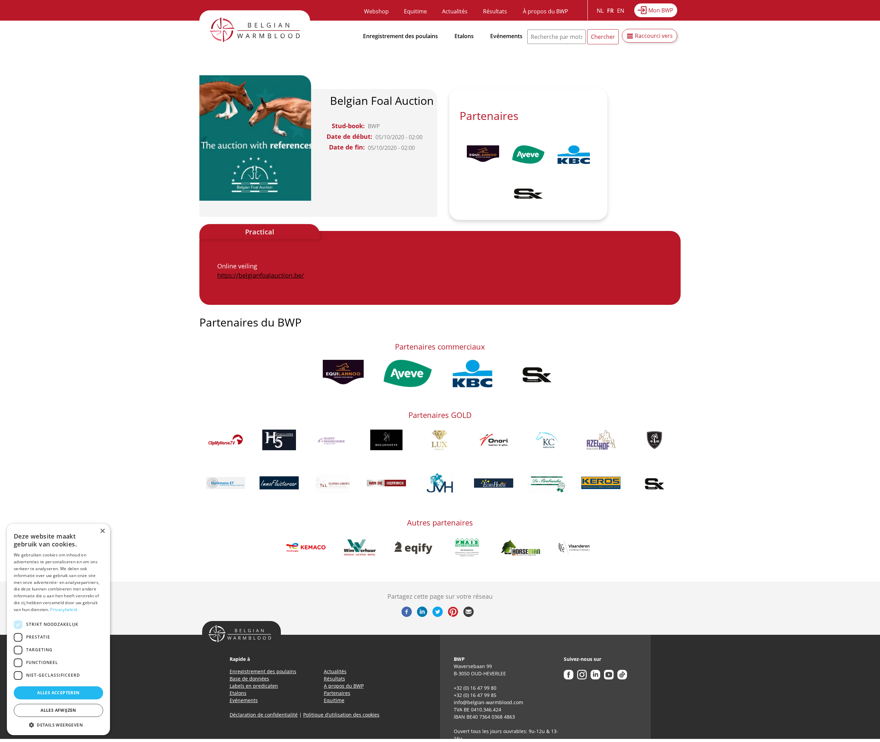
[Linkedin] (422, 615)
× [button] (102, 531)
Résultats (495, 11)
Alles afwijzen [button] (58, 710)
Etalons (464, 36)
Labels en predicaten (254, 686)
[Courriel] (468, 615)
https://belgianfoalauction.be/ (260, 275)
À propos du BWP (545, 11)
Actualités (455, 11)
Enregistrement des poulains (400, 36)
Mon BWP (660, 10)
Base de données (249, 678)
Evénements (506, 36)
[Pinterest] (453, 615)
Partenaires (337, 693)
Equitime (415, 11)
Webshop (376, 11)
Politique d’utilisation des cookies (341, 714)
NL (600, 10)
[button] (58, 724)
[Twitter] (437, 615)
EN (620, 10)
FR (610, 10)
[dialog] (58, 629)
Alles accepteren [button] (58, 693)
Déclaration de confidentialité (264, 714)
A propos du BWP (344, 686)
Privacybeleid (63, 609)
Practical (259, 231)
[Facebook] (407, 615)
